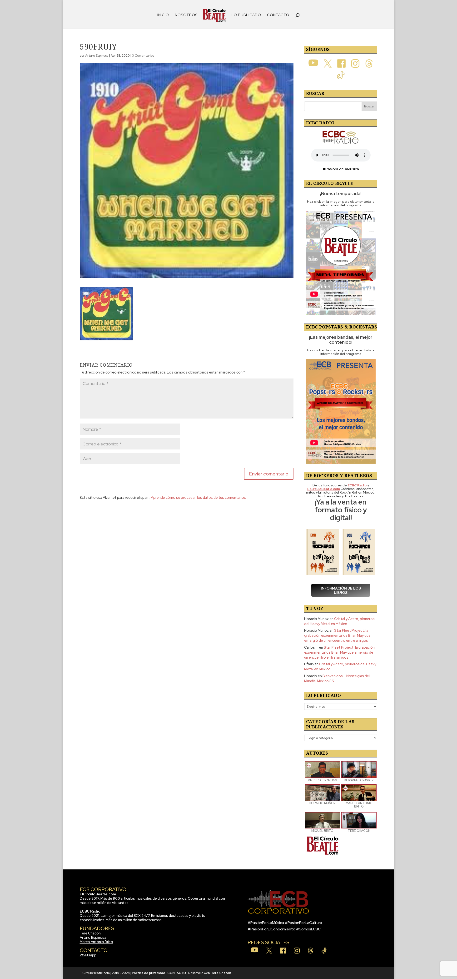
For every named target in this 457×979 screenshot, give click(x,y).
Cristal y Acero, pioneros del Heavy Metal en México (339, 621)
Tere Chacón (90, 933)
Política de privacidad (148, 973)
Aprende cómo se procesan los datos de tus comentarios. (199, 497)
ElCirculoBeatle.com (98, 894)
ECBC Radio (90, 911)
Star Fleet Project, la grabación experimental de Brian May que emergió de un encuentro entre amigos (337, 635)
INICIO (163, 15)
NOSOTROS (186, 15)
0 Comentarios (143, 56)
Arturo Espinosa (97, 56)
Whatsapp (88, 955)
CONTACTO (278, 15)
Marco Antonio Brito (96, 941)
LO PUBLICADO (246, 15)
